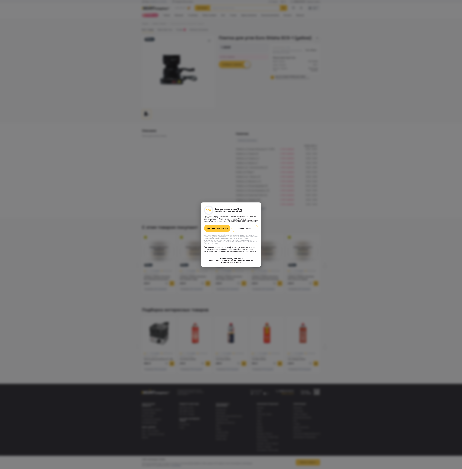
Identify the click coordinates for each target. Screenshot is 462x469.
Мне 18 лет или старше (217, 228)
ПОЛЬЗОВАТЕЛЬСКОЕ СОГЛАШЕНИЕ (243, 221)
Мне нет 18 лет (245, 228)
